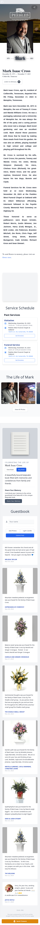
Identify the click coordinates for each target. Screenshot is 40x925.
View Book (10, 470)
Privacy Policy (14, 916)
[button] (20, 581)
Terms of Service (25, 916)
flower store (6, 257)
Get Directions (19, 336)
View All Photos (20, 409)
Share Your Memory (13, 501)
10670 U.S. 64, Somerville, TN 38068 (20, 332)
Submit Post (20, 535)
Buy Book (21, 470)
